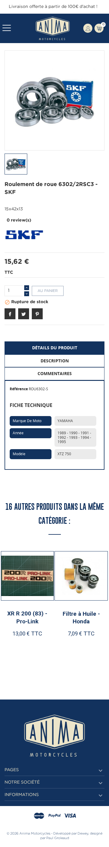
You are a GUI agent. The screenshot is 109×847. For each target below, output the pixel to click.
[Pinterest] (37, 313)
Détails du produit (54, 348)
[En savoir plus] (41, 660)
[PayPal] (54, 816)
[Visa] (70, 816)
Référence (19, 388)
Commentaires (55, 373)
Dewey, (83, 833)
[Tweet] (23, 313)
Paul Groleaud (57, 838)
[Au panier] (15, 660)
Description (55, 361)
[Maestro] (39, 816)
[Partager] (10, 313)
